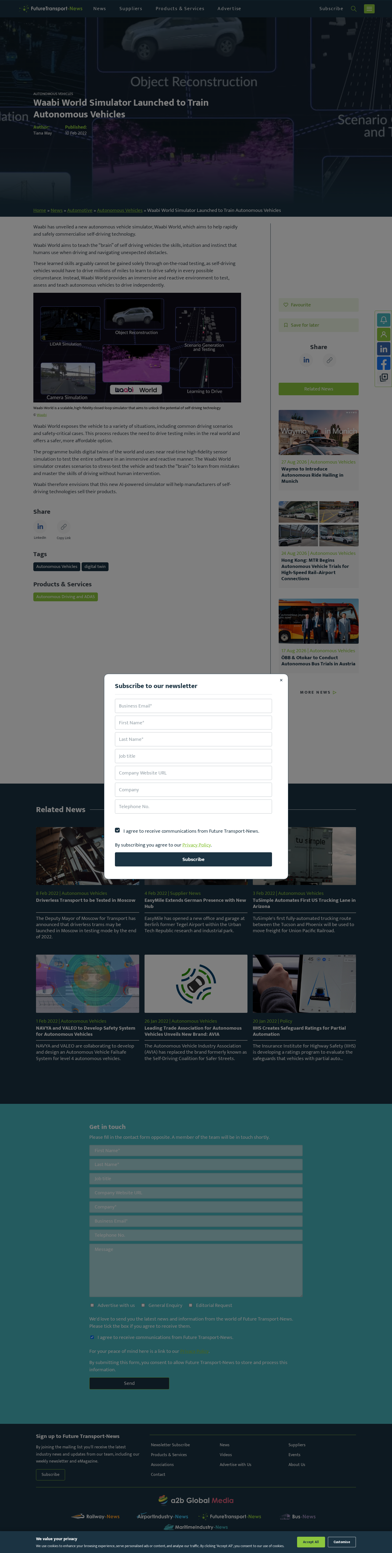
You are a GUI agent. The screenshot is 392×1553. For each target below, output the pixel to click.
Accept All (311, 1542)
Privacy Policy (196, 844)
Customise (342, 1542)
